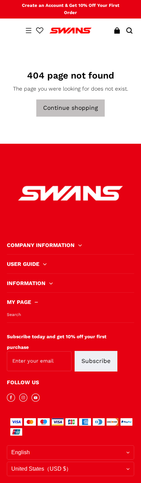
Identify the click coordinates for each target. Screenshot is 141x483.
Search (14, 314)
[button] (28, 30)
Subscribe (96, 360)
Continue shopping (70, 107)
